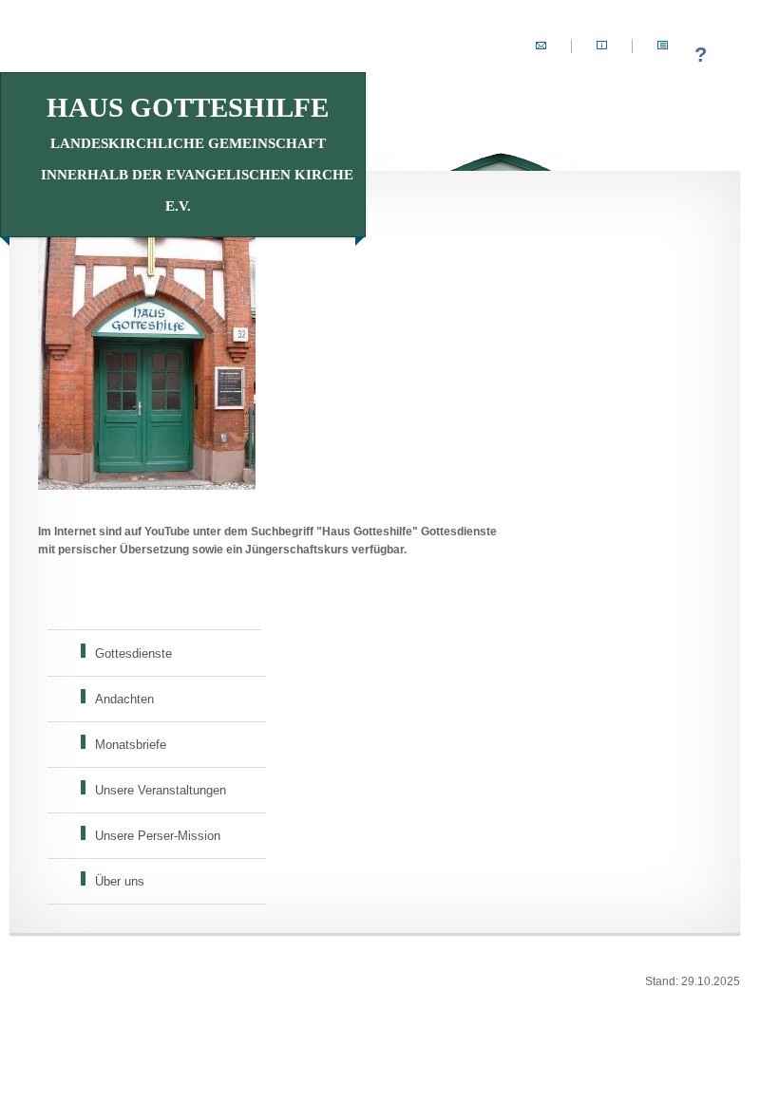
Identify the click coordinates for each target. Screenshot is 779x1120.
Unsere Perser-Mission (157, 836)
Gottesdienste (133, 653)
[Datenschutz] (662, 46)
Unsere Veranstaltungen (160, 790)
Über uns (119, 881)
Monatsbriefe (130, 744)
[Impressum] (601, 46)
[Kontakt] (541, 46)
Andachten (124, 699)
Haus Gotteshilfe (197, 153)
